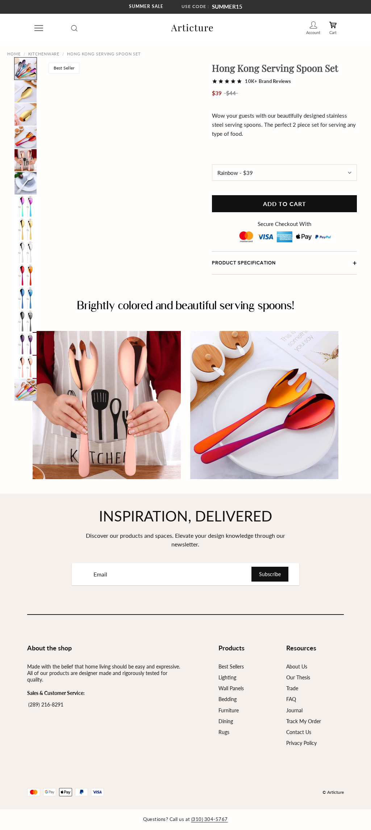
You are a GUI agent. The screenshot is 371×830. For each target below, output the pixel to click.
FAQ (291, 699)
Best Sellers (231, 666)
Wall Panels (231, 688)
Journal (294, 710)
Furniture (228, 710)
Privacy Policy (301, 743)
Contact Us (298, 732)
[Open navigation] (38, 28)
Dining (225, 721)
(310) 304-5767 (209, 819)
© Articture (333, 792)
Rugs (223, 732)
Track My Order (303, 721)
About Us (296, 666)
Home (14, 53)
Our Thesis (298, 677)
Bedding (227, 699)
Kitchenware (44, 53)
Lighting (227, 677)
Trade (292, 688)
